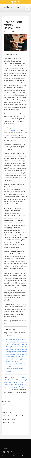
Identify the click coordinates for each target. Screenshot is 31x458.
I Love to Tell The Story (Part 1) (16, 356)
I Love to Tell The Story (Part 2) (16, 359)
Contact (21, 445)
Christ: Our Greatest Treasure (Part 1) (14, 416)
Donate (5, 448)
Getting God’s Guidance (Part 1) (16, 342)
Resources (6, 445)
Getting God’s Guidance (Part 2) (16, 344)
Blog (13, 445)
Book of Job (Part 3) (9, 419)
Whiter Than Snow (12, 361)
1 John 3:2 (13, 387)
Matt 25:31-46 (8, 385)
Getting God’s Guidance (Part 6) (16, 354)
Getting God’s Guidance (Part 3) (16, 347)
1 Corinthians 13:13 (14, 130)
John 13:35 (19, 385)
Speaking (18, 442)
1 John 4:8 (13, 377)
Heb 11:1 (7, 387)
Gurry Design (22, 455)
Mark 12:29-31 (19, 382)
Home (3, 442)
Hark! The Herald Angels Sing (15, 339)
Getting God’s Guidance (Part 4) (16, 349)
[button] (27, 8)
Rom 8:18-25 (21, 380)
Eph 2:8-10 (10, 380)
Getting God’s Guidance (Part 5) (16, 351)
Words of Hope (10, 7)
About (10, 442)
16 (17, 377)
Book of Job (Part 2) (9, 423)
